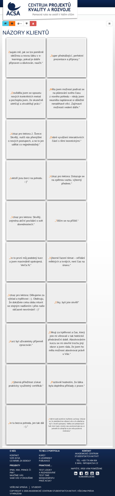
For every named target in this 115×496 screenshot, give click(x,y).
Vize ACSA (15, 458)
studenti (36, 487)
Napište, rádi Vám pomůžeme (86, 469)
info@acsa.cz (90, 463)
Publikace (44, 461)
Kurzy (42, 455)
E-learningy (45, 458)
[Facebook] (81, 474)
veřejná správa (18, 487)
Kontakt (14, 455)
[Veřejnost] (12, 23)
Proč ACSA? (45, 481)
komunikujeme (87, 477)
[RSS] (97, 474)
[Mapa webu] (26, 23)
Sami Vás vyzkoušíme (21, 478)
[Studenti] (5, 23)
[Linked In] (75, 474)
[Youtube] (92, 474)
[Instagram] (86, 474)
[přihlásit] (33, 23)
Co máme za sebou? (20, 461)
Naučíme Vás (16, 475)
